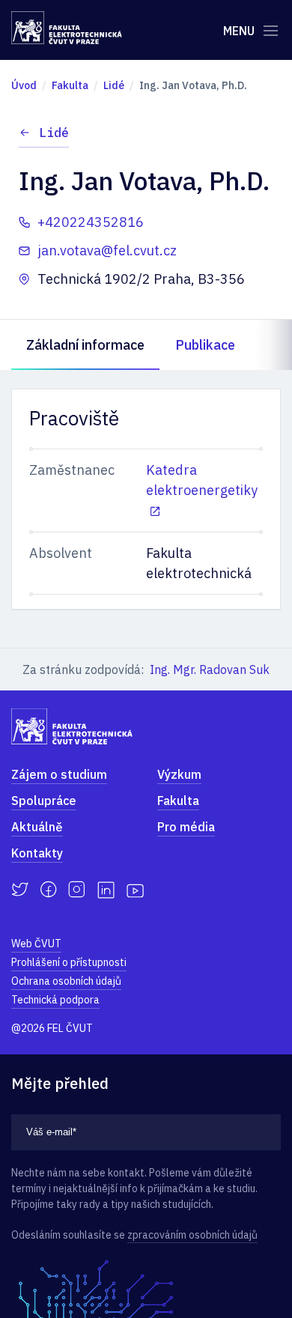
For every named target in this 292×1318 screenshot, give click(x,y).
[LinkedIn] (106, 890)
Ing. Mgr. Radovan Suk (210, 669)
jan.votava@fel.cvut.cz (107, 250)
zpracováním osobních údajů (192, 1235)
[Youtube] (135, 890)
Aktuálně (37, 826)
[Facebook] (48, 890)
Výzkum (179, 774)
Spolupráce (43, 800)
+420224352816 (90, 222)
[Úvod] (66, 27)
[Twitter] (19, 890)
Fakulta (178, 800)
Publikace (205, 344)
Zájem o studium (59, 774)
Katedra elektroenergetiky (202, 480)
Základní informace (85, 344)
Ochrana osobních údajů (66, 981)
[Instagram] (76, 890)
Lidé (54, 132)
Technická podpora (55, 999)
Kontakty (37, 852)
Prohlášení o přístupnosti (69, 962)
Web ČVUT (36, 943)
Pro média (186, 826)
